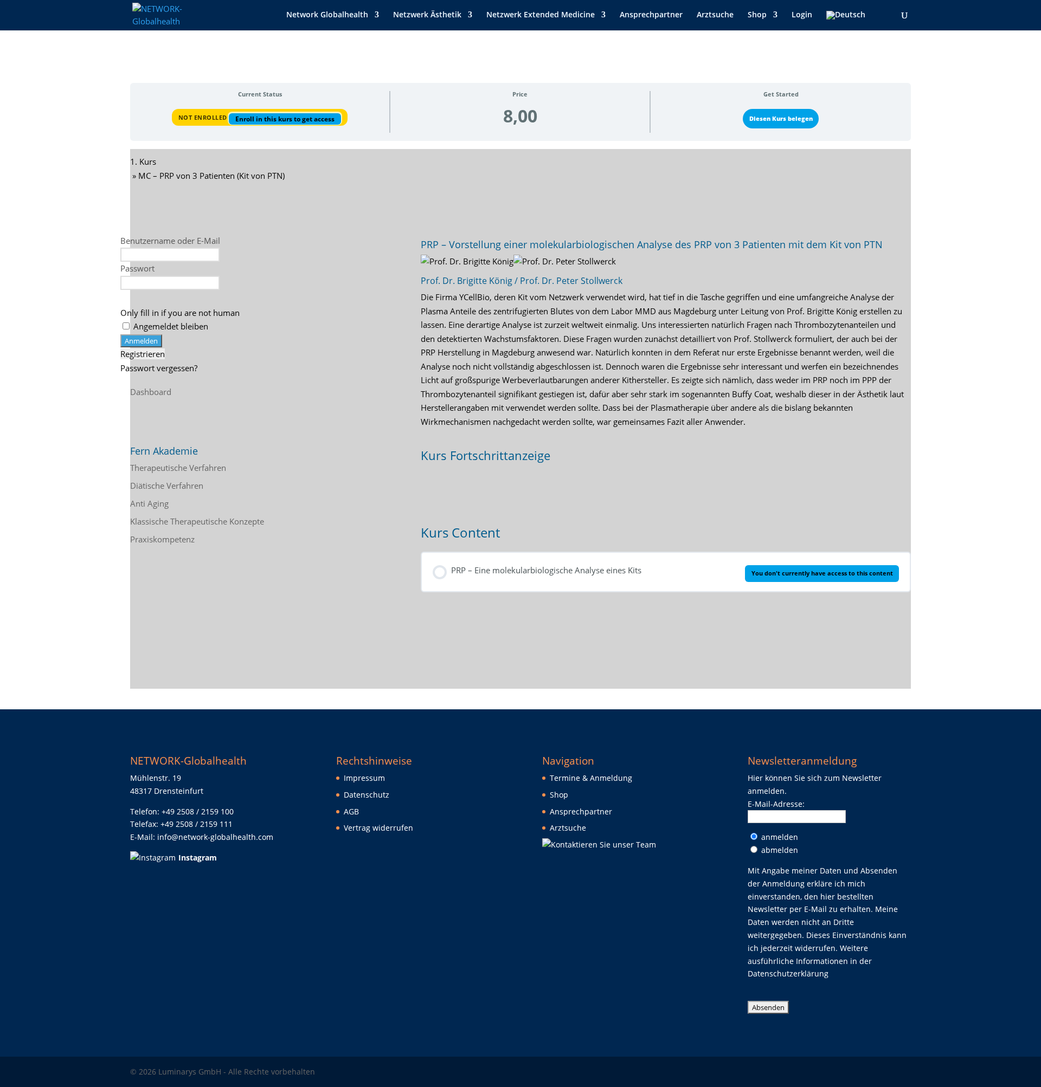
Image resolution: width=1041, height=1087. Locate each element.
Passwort (137, 268)
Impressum (364, 778)
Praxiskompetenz (162, 539)
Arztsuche (715, 15)
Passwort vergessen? (158, 368)
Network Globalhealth (327, 15)
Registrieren (142, 353)
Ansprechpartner (651, 15)
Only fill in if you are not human (180, 312)
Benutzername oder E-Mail (170, 240)
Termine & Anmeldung (591, 778)
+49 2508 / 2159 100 (198, 811)
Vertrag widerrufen (378, 828)
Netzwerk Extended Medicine (540, 15)
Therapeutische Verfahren (178, 467)
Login (802, 15)
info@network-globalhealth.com (215, 837)
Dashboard (150, 391)
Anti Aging (149, 503)
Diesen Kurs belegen (781, 118)
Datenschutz (366, 795)
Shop (757, 15)
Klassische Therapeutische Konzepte (197, 521)
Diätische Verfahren (166, 485)
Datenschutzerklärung (788, 973)
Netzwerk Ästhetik (427, 15)
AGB (351, 811)
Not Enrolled (203, 117)
